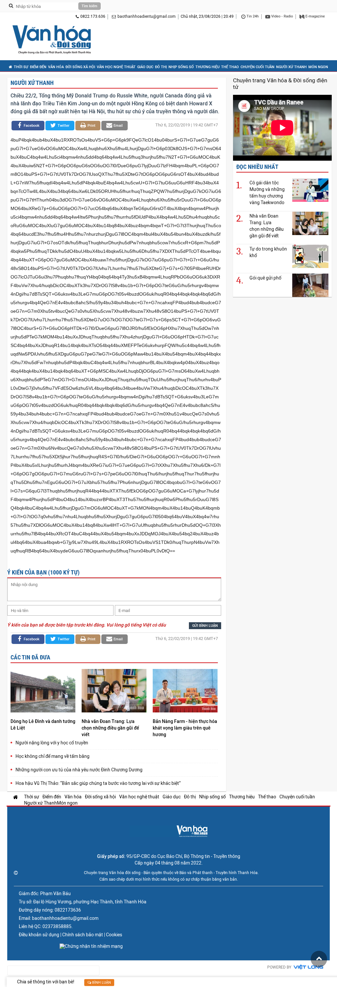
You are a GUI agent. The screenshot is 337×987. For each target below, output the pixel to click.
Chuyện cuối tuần (257, 67)
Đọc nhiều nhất (257, 166)
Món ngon (318, 67)
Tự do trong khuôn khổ (268, 252)
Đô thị (161, 67)
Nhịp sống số (181, 67)
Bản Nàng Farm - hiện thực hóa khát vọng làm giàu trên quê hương (185, 728)
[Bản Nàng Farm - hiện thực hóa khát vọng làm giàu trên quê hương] (185, 691)
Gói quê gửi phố (265, 277)
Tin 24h (252, 16)
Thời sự (21, 67)
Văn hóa (56, 67)
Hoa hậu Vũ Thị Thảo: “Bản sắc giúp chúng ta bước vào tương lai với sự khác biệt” (98, 783)
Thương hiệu (207, 67)
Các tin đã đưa (30, 657)
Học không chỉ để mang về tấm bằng (52, 756)
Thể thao (230, 67)
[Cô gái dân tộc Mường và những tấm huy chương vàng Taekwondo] (310, 190)
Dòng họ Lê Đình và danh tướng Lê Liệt (43, 725)
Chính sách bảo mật (82, 934)
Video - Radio (281, 16)
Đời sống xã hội (80, 67)
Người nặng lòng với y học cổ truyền (51, 742)
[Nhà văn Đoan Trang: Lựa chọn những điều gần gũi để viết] (114, 691)
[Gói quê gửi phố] (310, 285)
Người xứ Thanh (291, 67)
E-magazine (314, 16)
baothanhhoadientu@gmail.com (146, 16)
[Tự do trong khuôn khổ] (310, 256)
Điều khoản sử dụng (39, 934)
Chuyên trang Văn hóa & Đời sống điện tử (280, 83)
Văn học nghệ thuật (116, 67)
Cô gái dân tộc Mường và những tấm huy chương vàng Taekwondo (267, 192)
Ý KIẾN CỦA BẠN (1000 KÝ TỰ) (43, 572)
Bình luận (101, 982)
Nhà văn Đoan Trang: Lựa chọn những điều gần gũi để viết (110, 728)
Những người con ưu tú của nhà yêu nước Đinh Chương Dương (79, 769)
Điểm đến (38, 67)
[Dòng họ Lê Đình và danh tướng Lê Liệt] (43, 691)
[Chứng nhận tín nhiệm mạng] (91, 946)
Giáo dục (145, 67)
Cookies (114, 934)
